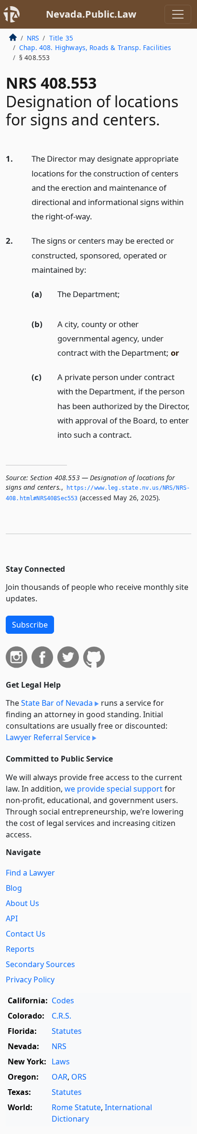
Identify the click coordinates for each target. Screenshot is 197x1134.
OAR (59, 1077)
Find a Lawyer (30, 872)
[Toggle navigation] (177, 14)
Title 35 (61, 37)
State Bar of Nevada (57, 703)
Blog (14, 888)
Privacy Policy (30, 979)
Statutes (67, 1031)
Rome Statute (76, 1107)
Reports (20, 949)
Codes (63, 1000)
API (12, 918)
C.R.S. (61, 1015)
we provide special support (114, 788)
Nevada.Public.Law (91, 14)
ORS (79, 1077)
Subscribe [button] (30, 624)
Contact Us (25, 933)
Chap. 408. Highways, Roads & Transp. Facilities (95, 47)
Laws (61, 1061)
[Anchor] (97, 216)
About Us (22, 903)
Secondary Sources (40, 964)
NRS (33, 37)
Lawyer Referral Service (48, 737)
